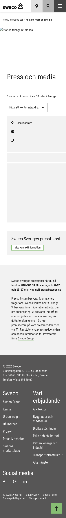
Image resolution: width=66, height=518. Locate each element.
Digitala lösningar (44, 428)
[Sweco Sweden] (13, 6)
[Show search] (48, 6)
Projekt (7, 431)
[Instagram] (16, 481)
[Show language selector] (37, 6)
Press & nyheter (13, 439)
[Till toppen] (56, 508)
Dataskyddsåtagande (14, 498)
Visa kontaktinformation (28, 247)
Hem (5, 19)
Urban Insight (12, 417)
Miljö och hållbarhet (46, 436)
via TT (15, 329)
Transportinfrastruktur (48, 455)
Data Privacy (32, 494)
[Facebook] (6, 481)
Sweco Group (26, 338)
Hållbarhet (10, 424)
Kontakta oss (16, 19)
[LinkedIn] (26, 481)
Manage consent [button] (37, 498)
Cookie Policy (50, 494)
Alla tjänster (41, 462)
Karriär (7, 409)
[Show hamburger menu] (60, 6)
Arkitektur (39, 409)
